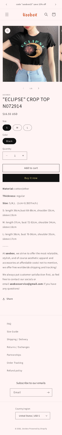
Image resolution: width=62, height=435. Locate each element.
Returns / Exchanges (18, 347)
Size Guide (12, 331)
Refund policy (14, 370)
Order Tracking (15, 362)
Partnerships (14, 354)
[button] (7, 14)
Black (9, 141)
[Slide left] (23, 88)
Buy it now (31, 178)
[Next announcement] (55, 4)
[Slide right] (38, 88)
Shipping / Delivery (17, 339)
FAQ (9, 323)
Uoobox (25, 428)
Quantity (7, 148)
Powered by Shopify (38, 428)
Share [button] (10, 298)
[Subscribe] (48, 392)
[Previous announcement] (6, 4)
